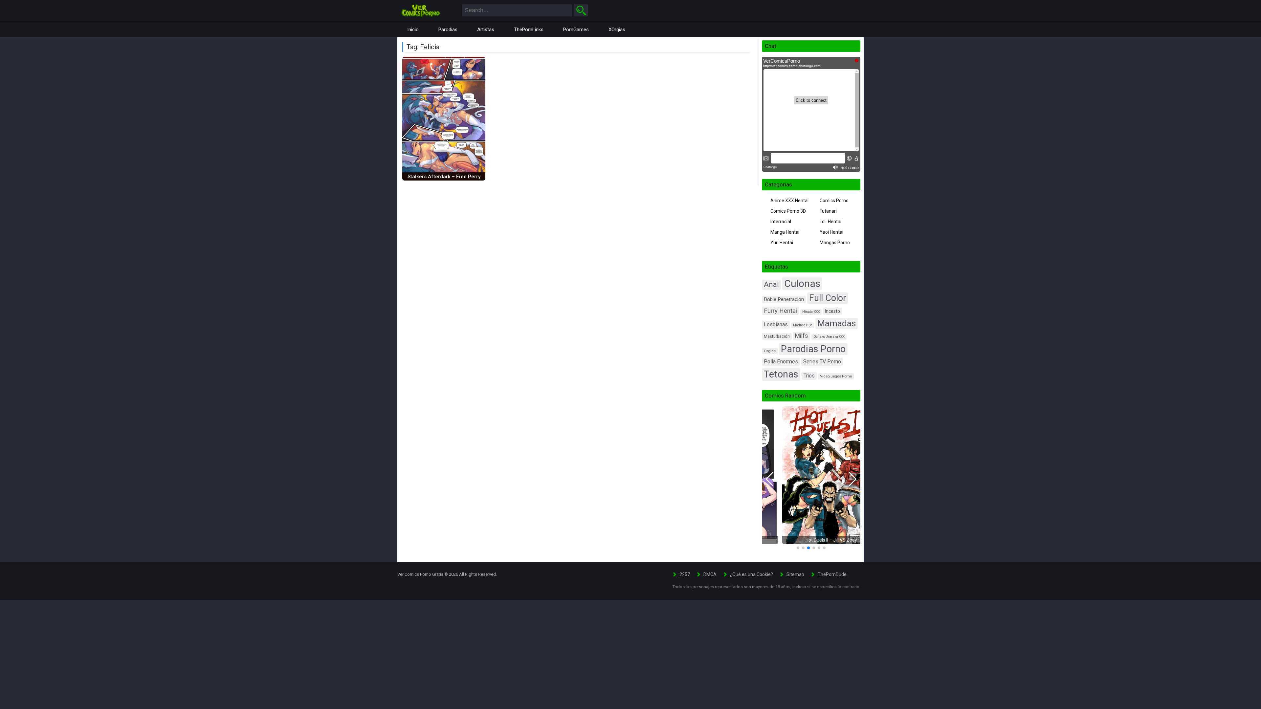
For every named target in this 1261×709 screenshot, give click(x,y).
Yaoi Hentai (831, 232)
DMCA (710, 574)
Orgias (770, 351)
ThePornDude (832, 574)
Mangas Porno (835, 242)
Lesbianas (776, 324)
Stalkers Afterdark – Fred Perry (444, 177)
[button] (769, 479)
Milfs (801, 336)
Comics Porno (834, 200)
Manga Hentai (784, 232)
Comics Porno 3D (788, 211)
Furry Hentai (780, 310)
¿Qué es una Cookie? (751, 574)
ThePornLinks (528, 29)
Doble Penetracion (784, 299)
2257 (684, 574)
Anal (771, 284)
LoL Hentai (830, 221)
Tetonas (781, 374)
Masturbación (777, 336)
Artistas (485, 29)
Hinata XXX (811, 312)
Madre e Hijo (802, 325)
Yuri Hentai (781, 242)
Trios (809, 376)
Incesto (832, 311)
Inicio (413, 29)
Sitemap (795, 574)
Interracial (780, 221)
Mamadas (836, 323)
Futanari (828, 211)
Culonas (802, 283)
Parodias (447, 29)
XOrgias (616, 29)
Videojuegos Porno (836, 376)
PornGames (576, 29)
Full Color (827, 298)
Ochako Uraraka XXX (829, 336)
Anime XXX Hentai (789, 200)
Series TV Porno (822, 361)
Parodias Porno (813, 348)
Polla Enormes (781, 361)
